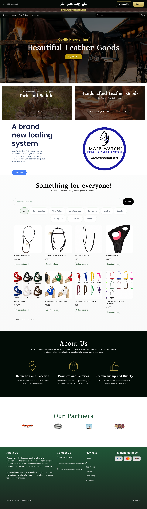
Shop (14, 15)
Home (5, 15)
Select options (21, 264)
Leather (107, 211)
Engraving (92, 211)
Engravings (90, 476)
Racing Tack (58, 219)
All (24, 211)
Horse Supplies (38, 211)
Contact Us (124, 4)
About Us (35, 15)
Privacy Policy (136, 500)
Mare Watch (57, 211)
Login (138, 4)
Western (90, 219)
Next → (33, 320)
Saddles (120, 211)
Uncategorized (75, 211)
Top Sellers (23, 15)
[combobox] (67, 201)
